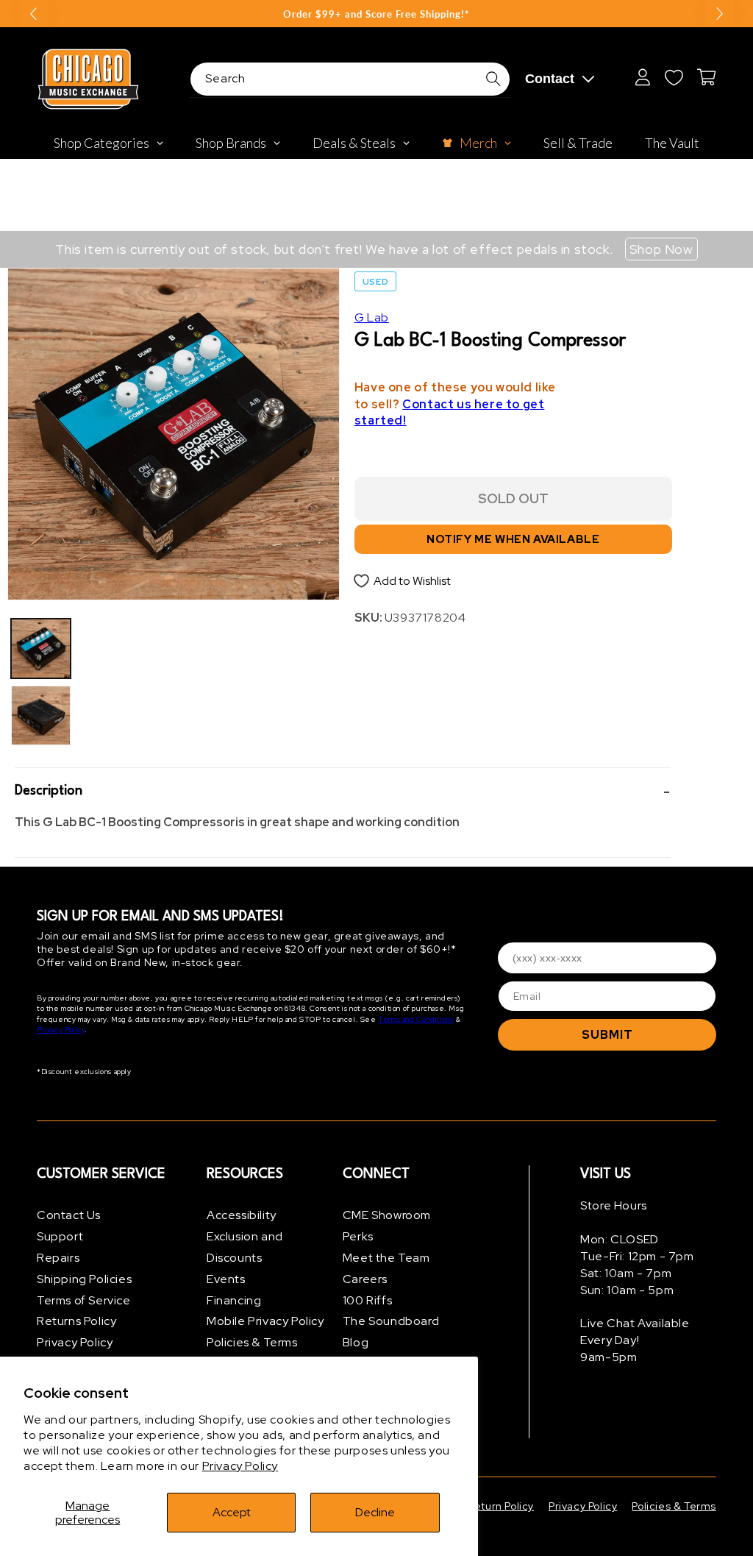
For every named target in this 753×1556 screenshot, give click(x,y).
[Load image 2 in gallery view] (41, 715)
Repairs (58, 1257)
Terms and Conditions (416, 1019)
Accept (232, 1512)
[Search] (493, 79)
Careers (365, 1279)
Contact (549, 78)
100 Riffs (367, 1300)
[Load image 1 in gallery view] (41, 648)
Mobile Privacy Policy (265, 1321)
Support (60, 1236)
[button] (343, 791)
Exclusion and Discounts (245, 1247)
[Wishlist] (673, 77)
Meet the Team (386, 1257)
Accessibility (241, 1215)
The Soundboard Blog (391, 1331)
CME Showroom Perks (387, 1225)
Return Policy (501, 1506)
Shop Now (661, 249)
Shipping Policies (84, 1279)
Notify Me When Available (513, 539)
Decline (375, 1512)
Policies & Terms (252, 1342)
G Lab (371, 317)
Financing (234, 1300)
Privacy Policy (240, 1466)
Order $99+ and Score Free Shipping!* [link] (376, 14)
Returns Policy (76, 1321)
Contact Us (69, 1215)
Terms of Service (84, 1300)
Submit (607, 1034)
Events (226, 1279)
